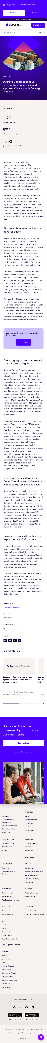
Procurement (8, 629)
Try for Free (38, 25)
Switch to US (14, 13)
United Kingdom (20, 999)
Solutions (40, 33)
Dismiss (35, 13)
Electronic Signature (11, 608)
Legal (17, 629)
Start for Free (23, 743)
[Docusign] (13, 24)
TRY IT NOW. (23, 342)
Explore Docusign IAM (23, 752)
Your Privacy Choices (33, 1029)
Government (7, 76)
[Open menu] (3, 25)
